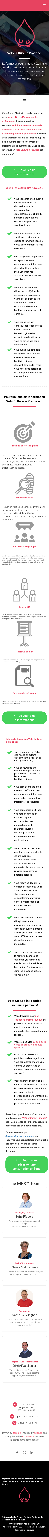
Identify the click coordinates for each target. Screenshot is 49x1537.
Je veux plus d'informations (25, 172)
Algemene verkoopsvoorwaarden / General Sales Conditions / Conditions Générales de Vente (23, 1481)
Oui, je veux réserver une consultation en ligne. (27, 1164)
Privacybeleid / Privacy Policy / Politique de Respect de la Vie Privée (22, 1518)
